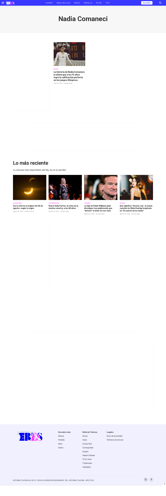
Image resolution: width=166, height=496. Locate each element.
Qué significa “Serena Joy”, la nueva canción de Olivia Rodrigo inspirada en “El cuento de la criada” (136, 208)
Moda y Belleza (63, 3)
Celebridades (54, 203)
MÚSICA (122, 203)
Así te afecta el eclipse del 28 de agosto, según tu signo (28, 206)
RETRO (56, 69)
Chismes (49, 3)
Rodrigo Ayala (68, 83)
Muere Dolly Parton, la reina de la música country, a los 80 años (63, 206)
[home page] (10, 3)
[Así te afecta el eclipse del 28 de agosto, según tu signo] (29, 187)
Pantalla (88, 3)
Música (77, 3)
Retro (99, 3)
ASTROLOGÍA (17, 203)
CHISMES (87, 203)
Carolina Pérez (29, 211)
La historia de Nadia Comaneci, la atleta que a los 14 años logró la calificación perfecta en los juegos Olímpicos (69, 75)
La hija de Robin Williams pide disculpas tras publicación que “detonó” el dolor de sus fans (98, 208)
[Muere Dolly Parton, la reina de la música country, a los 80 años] (65, 187)
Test (108, 3)
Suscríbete (147, 3)
